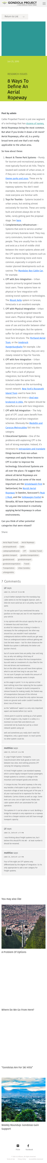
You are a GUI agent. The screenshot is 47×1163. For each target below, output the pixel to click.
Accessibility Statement (36, 1159)
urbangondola (8, 572)
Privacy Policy (22, 1159)
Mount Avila (16, 300)
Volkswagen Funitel (31, 497)
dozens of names (34, 123)
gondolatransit (8, 560)
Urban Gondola (24, 568)
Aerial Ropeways (28, 543)
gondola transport (10, 555)
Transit (26, 564)
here (18, 220)
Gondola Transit (36, 551)
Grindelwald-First (33, 484)
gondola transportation (29, 555)
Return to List (11, 17)
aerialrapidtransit (9, 547)
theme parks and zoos (17, 178)
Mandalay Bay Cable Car (30, 270)
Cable (22, 547)
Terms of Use (11, 1159)
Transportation (8, 568)
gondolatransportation (11, 564)
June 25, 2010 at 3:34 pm (14, 752)
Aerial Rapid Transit (10, 543)
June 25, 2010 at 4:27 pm (14, 857)
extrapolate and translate (32, 448)
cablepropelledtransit (11, 551)
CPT (24, 551)
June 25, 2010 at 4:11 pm (14, 833)
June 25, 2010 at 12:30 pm (14, 592)
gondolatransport (24, 560)
